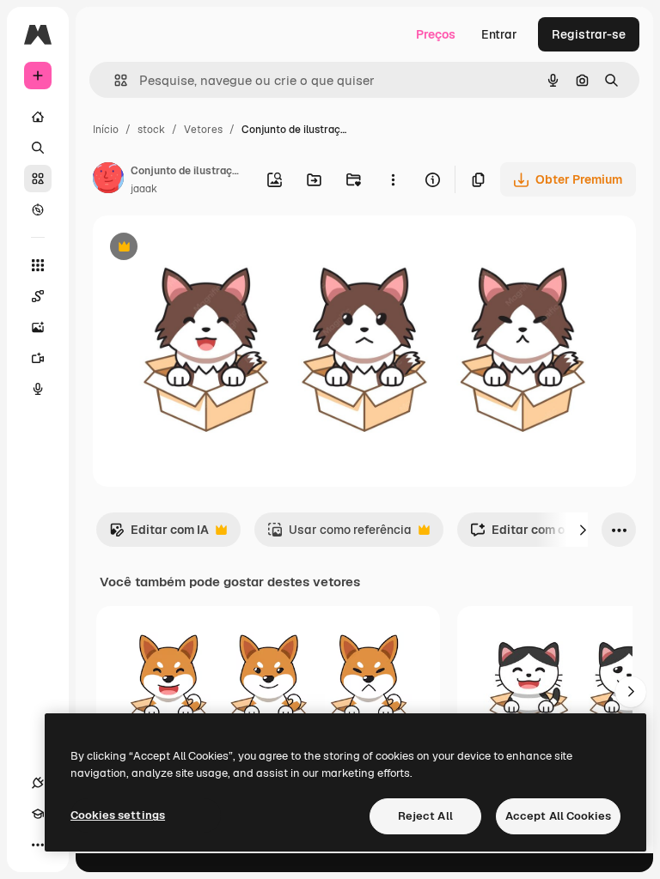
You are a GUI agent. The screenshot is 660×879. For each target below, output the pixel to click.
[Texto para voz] (38, 389)
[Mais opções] (393, 179)
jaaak (144, 189)
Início (106, 129)
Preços (435, 34)
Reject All (425, 816)
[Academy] (38, 813)
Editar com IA (159, 534)
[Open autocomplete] (114, 80)
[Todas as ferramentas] (38, 265)
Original (203, 248)
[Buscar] (38, 147)
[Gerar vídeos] (38, 358)
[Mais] (38, 844)
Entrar (499, 34)
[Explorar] (38, 209)
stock (151, 129)
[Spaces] (38, 296)
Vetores (203, 129)
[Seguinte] (582, 529)
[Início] (38, 116)
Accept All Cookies (558, 816)
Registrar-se (589, 34)
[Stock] (38, 178)
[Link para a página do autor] (108, 180)
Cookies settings (117, 815)
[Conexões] (38, 783)
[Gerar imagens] (38, 327)
